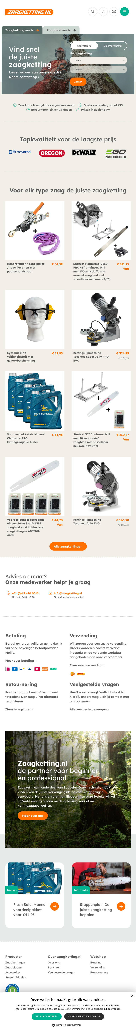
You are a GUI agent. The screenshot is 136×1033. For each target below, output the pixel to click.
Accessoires (13, 972)
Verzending (97, 967)
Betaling (95, 962)
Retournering (99, 972)
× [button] (132, 996)
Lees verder (113, 1008)
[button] (68, 1025)
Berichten (54, 967)
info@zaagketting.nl (68, 593)
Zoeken (78, 81)
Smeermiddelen (15, 977)
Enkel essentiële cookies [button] (84, 1016)
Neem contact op (23, 77)
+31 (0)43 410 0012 (25, 593)
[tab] (22, 30)
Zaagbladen (13, 967)
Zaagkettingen (15, 962)
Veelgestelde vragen (61, 972)
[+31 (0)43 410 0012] (9, 592)
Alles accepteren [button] (47, 1016)
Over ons (54, 962)
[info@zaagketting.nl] (50, 592)
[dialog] (68, 1012)
